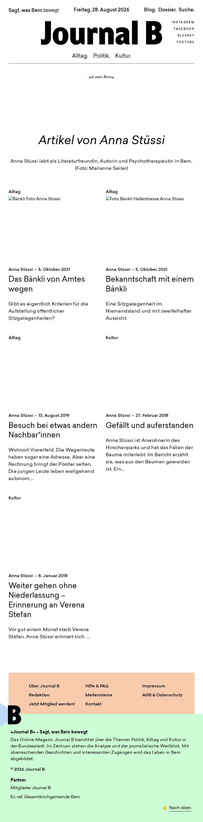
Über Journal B (44, 686)
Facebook (184, 29)
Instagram (183, 22)
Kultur (112, 338)
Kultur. (123, 56)
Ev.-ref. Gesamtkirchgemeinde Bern (45, 797)
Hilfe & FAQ (96, 686)
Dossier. (167, 10)
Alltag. (80, 56)
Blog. (150, 10)
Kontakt (93, 704)
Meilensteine (98, 695)
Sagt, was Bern (33, 10)
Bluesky (186, 35)
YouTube (186, 42)
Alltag (14, 192)
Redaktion (39, 695)
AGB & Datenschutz (162, 695)
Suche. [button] (187, 10)
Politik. (101, 56)
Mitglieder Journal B (31, 788)
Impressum (153, 686)
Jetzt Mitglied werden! (52, 704)
